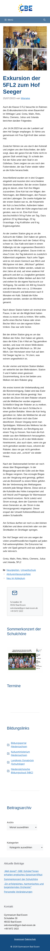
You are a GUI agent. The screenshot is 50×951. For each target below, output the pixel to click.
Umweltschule (28, 570)
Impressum (19, 939)
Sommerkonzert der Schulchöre (21, 879)
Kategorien (13, 842)
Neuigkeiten (13, 570)
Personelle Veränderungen (18, 891)
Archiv (10, 822)
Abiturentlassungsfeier (19, 574)
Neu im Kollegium (16, 578)
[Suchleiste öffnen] (44, 20)
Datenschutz (30, 939)
